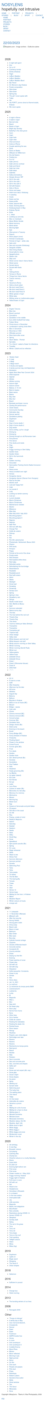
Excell (11, 731)
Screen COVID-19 (15, 1215)
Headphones (13, 1189)
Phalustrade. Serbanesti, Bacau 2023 (22, 542)
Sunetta (12, 863)
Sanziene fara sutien (16, 1378)
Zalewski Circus (14, 657)
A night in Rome (14, 117)
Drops (11, 953)
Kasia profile (13, 201)
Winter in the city (15, 1136)
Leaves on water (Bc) (16, 788)
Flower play (13, 962)
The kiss (12, 612)
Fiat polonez (13, 438)
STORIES (5, 15)
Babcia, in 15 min (15, 388)
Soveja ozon (13, 590)
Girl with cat (13, 964)
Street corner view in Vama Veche (21, 261)
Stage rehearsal (14, 850)
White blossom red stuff (17, 641)
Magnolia (12, 997)
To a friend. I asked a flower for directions (23, 344)
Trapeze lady (13, 632)
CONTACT (39, 15)
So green (12, 1079)
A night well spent (15, 63)
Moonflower (13, 1209)
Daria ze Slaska (14, 150)
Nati (10, 230)
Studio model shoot (16, 601)
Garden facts (13, 452)
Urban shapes (14, 1265)
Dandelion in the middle (17, 317)
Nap (10, 804)
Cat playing (13, 1151)
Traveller (12, 346)
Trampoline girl (14, 630)
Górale (11, 975)
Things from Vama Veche (18, 276)
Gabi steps (13, 170)
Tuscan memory (14, 278)
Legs (11, 487)
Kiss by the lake (14, 480)
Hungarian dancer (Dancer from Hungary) (23, 478)
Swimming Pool (14, 865)
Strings (11, 599)
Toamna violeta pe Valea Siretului (20, 623)
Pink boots (13, 546)
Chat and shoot (14, 142)
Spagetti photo (14, 254)
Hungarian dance (15, 476)
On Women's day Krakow (18, 85)
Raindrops (12, 1373)
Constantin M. (14, 949)
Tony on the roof (15, 1235)
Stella (11, 852)
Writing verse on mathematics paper (21, 298)
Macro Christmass (15, 502)
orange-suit (13, 903)
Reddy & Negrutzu (15, 819)
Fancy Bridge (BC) (15, 733)
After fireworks (14, 685)
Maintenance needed (16, 504)
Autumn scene (14, 385)
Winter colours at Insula (17, 901)
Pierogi (11, 1030)
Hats (10, 766)
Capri (11, 135)
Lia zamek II (13, 489)
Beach (11, 124)
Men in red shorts (15, 328)
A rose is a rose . (15, 680)
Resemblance (14, 568)
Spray (11, 1081)
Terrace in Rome (15, 274)
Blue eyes (12, 936)
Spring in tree (14, 595)
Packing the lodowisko (17, 1022)
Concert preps (14, 718)
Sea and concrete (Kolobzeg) (19, 245)
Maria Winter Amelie (16, 221)
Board (11, 401)
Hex (10, 978)
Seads (11, 830)
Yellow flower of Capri (16, 300)
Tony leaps (13, 1233)
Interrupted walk (14, 1197)
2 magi (11, 359)
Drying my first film (15, 956)
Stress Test (13, 857)
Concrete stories (15, 947)
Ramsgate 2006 (14, 1310)
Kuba (11, 212)
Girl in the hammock (16, 456)
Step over (12, 258)
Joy (10, 1200)
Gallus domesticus (15, 175)
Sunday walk (13, 1220)
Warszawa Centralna (16, 1119)
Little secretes (14, 1202)
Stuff (10, 606)
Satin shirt (12, 243)
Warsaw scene (14, 1116)
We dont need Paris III (17, 291)
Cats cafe (12, 709)
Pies (10, 815)
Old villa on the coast (16, 810)
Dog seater (13, 427)
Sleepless (12, 1217)
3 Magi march (14, 363)
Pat (10, 535)
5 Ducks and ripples (16, 366)
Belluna (11, 698)
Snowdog (12, 586)
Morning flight (14, 228)
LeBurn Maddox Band (16, 80)
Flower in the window (16, 742)
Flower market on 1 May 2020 (19, 1173)
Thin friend (13, 1094)
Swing (11, 1222)
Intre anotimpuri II (15, 1345)
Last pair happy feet (16, 485)
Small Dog (12, 837)
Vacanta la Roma (15, 283)
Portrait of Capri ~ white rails (19, 241)
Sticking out (13, 1083)
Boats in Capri (14, 126)
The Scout (12, 1386)
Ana (10, 65)
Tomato (12, 881)
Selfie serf (12, 1066)
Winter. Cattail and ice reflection (20, 348)
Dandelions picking (15, 416)
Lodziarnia (13, 991)
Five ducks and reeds (16, 443)
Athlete (11, 379)
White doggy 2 (14, 1130)
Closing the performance (17, 405)
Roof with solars (14, 575)
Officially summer (15, 333)
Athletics (12, 691)
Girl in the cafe (14, 179)
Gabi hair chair (14, 168)
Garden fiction (14, 454)
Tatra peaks (13, 872)
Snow (11, 839)
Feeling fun (13, 157)
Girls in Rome (14, 188)
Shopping (12, 1261)
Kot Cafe (12, 777)
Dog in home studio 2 (16, 425)
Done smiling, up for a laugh (19, 430)
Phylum (11, 544)
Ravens (12, 1039)
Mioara (11, 797)
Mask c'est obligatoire (16, 1206)
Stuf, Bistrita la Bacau (16, 604)
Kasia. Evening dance (16, 206)
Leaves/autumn (14, 989)
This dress (13, 621)
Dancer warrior (14, 414)
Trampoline (13, 626)
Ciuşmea (12, 942)
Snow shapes (14, 1077)
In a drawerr (13, 1193)
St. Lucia (12, 848)
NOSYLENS (12, 4)
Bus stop (12, 938)
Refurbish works (14, 564)
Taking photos (14, 272)
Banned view (13, 122)
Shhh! (11, 577)
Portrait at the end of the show (19, 553)
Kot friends (13, 780)
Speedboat (13, 841)
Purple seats (13, 555)
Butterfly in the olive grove (18, 131)
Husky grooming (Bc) (16, 771)
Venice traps (13, 892)
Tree (10, 885)
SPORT (27, 15)
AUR (10, 683)
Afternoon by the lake (16, 687)
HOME (4, 13)
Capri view (13, 139)
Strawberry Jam (14, 597)
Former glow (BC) (15, 746)
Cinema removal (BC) (16, 713)
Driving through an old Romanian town (22, 436)
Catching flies (14, 1153)
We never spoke (15, 107)
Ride (10, 1055)
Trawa (11, 883)
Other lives (13, 1015)
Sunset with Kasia (15, 267)
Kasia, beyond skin (15, 203)
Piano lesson (13, 1028)
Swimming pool (14, 1088)
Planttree (12, 1033)
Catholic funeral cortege (17, 940)
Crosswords (13, 1325)
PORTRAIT (16, 13)
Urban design (14, 635)
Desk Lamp (13, 727)
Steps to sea (13, 854)
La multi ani (13, 984)
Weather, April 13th (16, 1123)
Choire (11, 711)
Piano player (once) (16, 236)
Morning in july (14, 1356)
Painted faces (14, 1026)
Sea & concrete (14, 1059)
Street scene (13, 263)
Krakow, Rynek (14, 210)
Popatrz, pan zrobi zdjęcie (18, 1035)
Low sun (12, 496)
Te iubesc (12, 874)
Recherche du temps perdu (18, 1046)
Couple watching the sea (17, 146)
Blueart (11, 705)
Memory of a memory (16, 793)
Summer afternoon (15, 859)
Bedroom (12, 931)
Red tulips (12, 562)
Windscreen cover (15, 1134)
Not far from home (15, 1011)
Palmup (12, 533)
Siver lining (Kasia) (15, 250)
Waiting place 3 (14, 1112)
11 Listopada (13, 911)
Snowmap (12, 588)
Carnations (13, 315)
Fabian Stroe (13, 322)
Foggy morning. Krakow (17, 1175)
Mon (10, 1002)
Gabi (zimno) (13, 161)
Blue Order (13, 933)
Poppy (11, 551)
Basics (11, 394)
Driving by (12, 432)
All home (12, 689)
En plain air (13, 1164)
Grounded (12, 463)
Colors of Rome (14, 144)
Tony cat (12, 1228)
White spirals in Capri (16, 294)
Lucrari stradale (14, 498)
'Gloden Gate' (14, 357)
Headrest (12, 769)
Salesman (12, 1274)
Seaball (11, 826)
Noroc (11, 1360)
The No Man (13, 876)
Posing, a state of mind (17, 817)
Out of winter (13, 1017)
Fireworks (12, 738)
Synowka (12, 342)
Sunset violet (13, 1086)
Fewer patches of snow (17, 960)
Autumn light (13, 383)
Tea (10, 1384)
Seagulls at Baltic (15, 247)
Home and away (15, 190)
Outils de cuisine (15, 531)
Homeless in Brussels (16, 1191)
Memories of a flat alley (17, 791)
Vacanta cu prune (15, 1103)
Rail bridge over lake (16, 1037)
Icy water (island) (15, 775)
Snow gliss (13, 1072)
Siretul (11, 1068)
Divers (11, 1160)
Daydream (13, 419)
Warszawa (12, 1389)
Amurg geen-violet (15, 922)
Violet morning (14, 1293)
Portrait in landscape (16, 239)
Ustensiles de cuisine (16, 1101)
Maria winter (13, 225)
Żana (11, 1391)
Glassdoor (12, 969)
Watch (11, 896)
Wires (11, 1244)
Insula (11, 197)
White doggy (13, 1127)
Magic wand (13, 1259)
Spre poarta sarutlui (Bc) (17, 843)
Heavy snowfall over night (18, 471)
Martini (11, 507)
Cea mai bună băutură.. (17, 1323)
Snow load (13, 584)
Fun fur (11, 159)
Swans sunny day (15, 610)
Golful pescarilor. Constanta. (19, 971)
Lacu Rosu (13, 786)
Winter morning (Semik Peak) (19, 648)
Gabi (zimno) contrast (16, 164)
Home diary (13, 980)
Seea (11, 832)
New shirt (12, 1004)
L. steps (12, 214)
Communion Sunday (16, 410)
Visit (10, 1105)
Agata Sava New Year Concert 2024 (21, 372)
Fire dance (13, 441)
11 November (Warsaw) (17, 914)
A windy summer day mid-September (22, 368)
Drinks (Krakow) (14, 72)
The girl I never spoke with (18, 96)
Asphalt (11, 377)
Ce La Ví (12, 67)
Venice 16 (12, 890)
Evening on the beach (16, 729)
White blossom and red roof (18, 639)
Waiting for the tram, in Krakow (19, 894)
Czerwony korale (15, 69)
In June (11, 1340)
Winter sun (13, 650)
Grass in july (13, 973)
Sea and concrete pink (17, 1061)
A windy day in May (16, 1320)
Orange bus (13, 1291)
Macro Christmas (15, 500)
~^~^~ (11, 670)
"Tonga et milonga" (15, 1318)
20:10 (11, 678)
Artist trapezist (14, 374)
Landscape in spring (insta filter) (20, 326)
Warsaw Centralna (15, 1114)
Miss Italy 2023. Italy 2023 (18, 513)
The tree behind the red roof (19, 615)
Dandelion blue (14, 722)
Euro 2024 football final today (19, 320)
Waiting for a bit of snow (17, 1108)
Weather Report (14, 899)
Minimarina (13, 795)
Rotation (12, 1057)
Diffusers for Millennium (17, 153)
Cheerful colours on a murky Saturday (22, 1158)
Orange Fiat (13, 529)
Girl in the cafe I (14, 181)
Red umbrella (14, 1211)
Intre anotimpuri (14, 1342)
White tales (13, 296)
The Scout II (13, 1263)
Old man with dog (15, 527)
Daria (11, 148)
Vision (11, 1242)
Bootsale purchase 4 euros (18, 403)
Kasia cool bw (14, 199)
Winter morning (14, 646)
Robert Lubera (14, 1375)
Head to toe (13, 1186)
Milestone (12, 509)
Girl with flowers (14, 186)
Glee (11, 458)
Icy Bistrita (12, 773)
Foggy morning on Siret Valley (19, 449)
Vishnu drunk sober (16, 285)
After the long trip (15, 918)
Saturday (12, 824)
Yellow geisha (14, 652)
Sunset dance (14, 265)
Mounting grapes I (15, 515)
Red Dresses (13, 557)
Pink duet (12, 1369)
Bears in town (14, 929)
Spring (11, 337)
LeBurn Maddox (14, 76)
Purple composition (16, 87)
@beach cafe (13, 916)
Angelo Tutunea (14, 309)
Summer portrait (15, 861)
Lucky (11, 993)
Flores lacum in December (18, 324)
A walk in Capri (14, 120)
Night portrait (13, 1358)
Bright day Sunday (15, 128)
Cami (11, 133)
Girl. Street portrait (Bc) (17, 757)
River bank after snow (16, 335)
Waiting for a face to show (18, 1110)
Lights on (12, 1257)
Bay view (12, 396)
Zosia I (11, 661)
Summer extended (15, 608)
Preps (11, 1371)
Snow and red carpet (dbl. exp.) (20, 1070)
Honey (11, 1338)
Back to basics (14, 390)
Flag (10, 445)
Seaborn (12, 828)
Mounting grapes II (15, 518)
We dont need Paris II (16, 289)
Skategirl (12, 582)
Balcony (12, 696)
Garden (12, 753)
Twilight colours (14, 1239)
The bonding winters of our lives (20, 1301)
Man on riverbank (15, 219)
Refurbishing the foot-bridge (19, 566)
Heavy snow (13, 469)
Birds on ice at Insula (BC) (18, 702)
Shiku (11, 835)
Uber (11, 888)
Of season (12, 808)
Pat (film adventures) (16, 540)
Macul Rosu (13, 1349)
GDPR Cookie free (15, 1336)
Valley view (13, 637)
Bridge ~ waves (14, 707)
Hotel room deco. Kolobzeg (18, 192)
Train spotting (14, 1237)
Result (11, 1050)
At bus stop (13, 925)
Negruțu (12, 522)
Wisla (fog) (13, 1246)
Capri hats (12, 137)
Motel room (13, 802)
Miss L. (11, 1000)
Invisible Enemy (14, 1347)
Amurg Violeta (14, 920)
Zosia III (12, 665)
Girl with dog (13, 967)
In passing (12, 195)
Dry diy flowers (14, 155)
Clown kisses (13, 408)
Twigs (11, 1097)
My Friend (12, 83)
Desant (11, 421)
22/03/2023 (11, 42)
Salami (11, 821)
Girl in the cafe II (15, 183)
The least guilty (14, 879)
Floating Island (14, 740)
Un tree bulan (14, 1099)
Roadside (12, 571)
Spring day (13, 94)
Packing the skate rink (16, 1024)
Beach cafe (13, 927)
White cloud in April (16, 1125)
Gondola (12, 760)
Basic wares (13, 392)
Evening (12, 958)
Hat (10, 1184)
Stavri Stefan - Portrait (17, 340)
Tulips (11, 98)
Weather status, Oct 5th (17, 1121)
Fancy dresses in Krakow (18, 735)
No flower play (14, 1006)
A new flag (13, 1147)
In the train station (15, 1195)
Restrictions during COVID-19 (19, 1213)
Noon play (12, 1008)
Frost (11, 749)
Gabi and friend (14, 166)
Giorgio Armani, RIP (16, 177)
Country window (14, 951)
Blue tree (12, 311)
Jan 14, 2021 (13, 982)
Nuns (11, 1013)
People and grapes (15, 1367)
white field (12, 668)
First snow (12, 1169)
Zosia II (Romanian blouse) (18, 663)
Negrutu (12, 520)
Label (11, 784)
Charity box (13, 1156)
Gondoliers (13, 762)
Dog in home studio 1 (16, 423)
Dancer (11, 1327)
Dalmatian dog (14, 412)
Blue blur (12, 399)
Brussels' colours (15, 1149)
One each (12, 1364)
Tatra (11, 868)
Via (10, 100)
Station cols (13, 256)
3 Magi (11, 361)
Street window (14, 1382)
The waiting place (15, 1092)
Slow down (13, 89)
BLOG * (16, 15)
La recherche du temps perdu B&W (21, 986)
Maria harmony (14, 223)
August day (13, 694)
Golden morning (14, 460)
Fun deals (12, 751)
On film (11, 1362)
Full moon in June (15, 1180)
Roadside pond (14, 573)
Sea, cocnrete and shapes (18, 1063)
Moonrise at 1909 (15, 331)
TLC (10, 269)
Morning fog (13, 799)
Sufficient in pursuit (15, 1282)
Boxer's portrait (14, 313)
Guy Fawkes (13, 764)
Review (11, 1052)
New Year (12, 524)
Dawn (11, 1329)
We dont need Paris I (16, 287)
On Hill (11, 813)
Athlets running (14, 381)
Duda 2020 (13, 1162)
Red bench (13, 1048)
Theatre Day (13, 617)
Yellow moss (13, 654)
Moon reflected (14, 1353)
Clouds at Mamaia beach (18, 944)
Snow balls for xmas (16, 252)
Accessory (12, 370)
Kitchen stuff (13, 482)
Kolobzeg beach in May (17, 208)
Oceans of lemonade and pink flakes (22, 806)
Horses (11, 474)
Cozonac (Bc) (14, 720)
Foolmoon (12, 1334)
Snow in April (13, 1075)
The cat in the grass (16, 1224)
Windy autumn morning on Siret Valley (22, 643)
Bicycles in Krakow (15, 700)
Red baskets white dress (17, 560)
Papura (11, 234)
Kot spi (11, 782)
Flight (11, 74)
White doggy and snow (17, 1132)
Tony (11, 1226)
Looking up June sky (16, 217)
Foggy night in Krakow (17, 1178)
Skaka (11, 579)
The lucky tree (14, 1090)
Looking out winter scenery (18, 493)
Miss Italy (12, 511)
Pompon (12, 549)
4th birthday (13, 1145)
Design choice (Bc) (15, 724)
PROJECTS (29, 13)
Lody (11, 491)
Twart (11, 280)
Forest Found (14, 744)
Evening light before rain (17, 1167)
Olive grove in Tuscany (17, 232)
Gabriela (12, 172)
